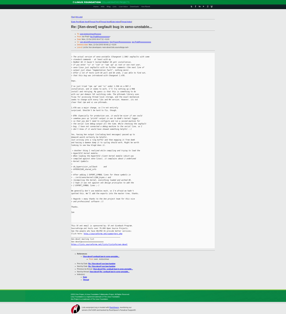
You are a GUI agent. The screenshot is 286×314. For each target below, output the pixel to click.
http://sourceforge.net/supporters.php (103, 234)
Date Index (115, 22)
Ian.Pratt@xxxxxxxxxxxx (99, 37)
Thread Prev (94, 22)
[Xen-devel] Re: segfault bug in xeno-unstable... (113, 269)
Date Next (84, 22)
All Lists (79, 17)
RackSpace (114, 307)
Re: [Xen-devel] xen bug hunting (101, 264)
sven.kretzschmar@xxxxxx (90, 34)
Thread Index (126, 22)
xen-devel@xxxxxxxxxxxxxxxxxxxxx (94, 42)
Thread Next (105, 22)
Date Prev (76, 22)
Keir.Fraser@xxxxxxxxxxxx (120, 42)
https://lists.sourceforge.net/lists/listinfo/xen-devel (99, 244)
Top (73, 17)
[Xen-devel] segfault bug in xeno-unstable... (101, 256)
